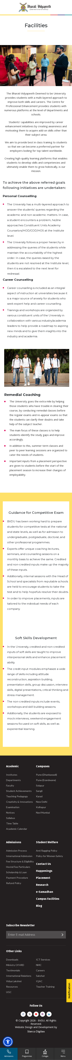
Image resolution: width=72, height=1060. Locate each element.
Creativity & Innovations (19, 801)
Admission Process (16, 850)
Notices (10, 812)
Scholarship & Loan (16, 872)
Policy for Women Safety (49, 856)
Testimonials (13, 970)
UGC (9, 992)
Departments (13, 780)
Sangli (39, 790)
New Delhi (41, 801)
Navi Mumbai (43, 812)
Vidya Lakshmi (13, 981)
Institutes (11, 774)
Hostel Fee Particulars (18, 866)
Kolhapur (41, 807)
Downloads (12, 959)
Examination (12, 807)
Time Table (12, 823)
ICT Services (43, 959)
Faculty (10, 785)
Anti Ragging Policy (46, 850)
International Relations (18, 975)
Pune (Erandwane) (46, 780)
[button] (7, 1041)
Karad (39, 796)
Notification (69, 990)
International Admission (19, 856)
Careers (40, 970)
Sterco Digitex (36, 1031)
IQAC (39, 981)
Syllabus (10, 817)
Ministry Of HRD (15, 964)
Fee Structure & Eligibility (20, 861)
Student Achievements (19, 790)
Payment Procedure (17, 877)
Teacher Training (45, 986)
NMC (39, 964)
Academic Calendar (16, 828)
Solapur (40, 785)
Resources (12, 986)
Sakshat (40, 975)
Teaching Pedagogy (17, 796)
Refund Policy (13, 883)
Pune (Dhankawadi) (46, 774)
